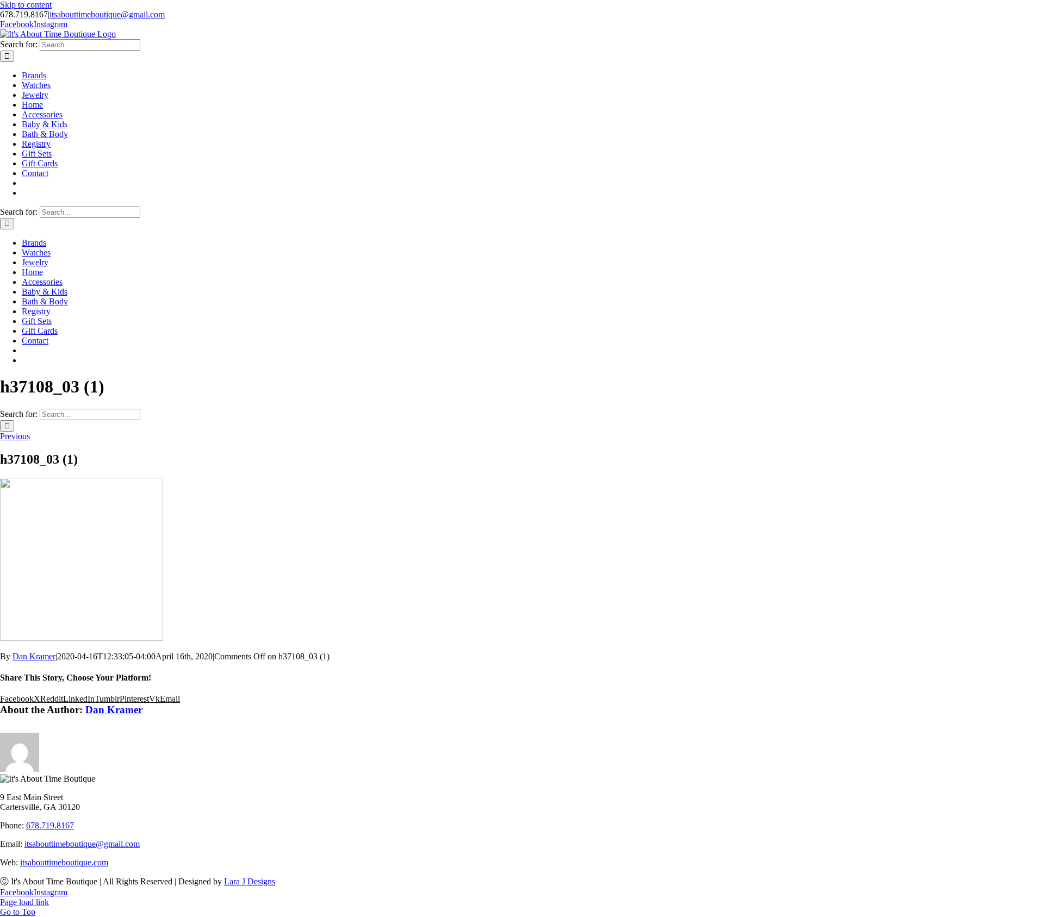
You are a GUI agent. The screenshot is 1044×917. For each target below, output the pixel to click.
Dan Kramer (34, 656)
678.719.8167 (50, 825)
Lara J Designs (249, 881)
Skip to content (26, 4)
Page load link (24, 902)
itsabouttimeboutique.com (64, 862)
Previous (15, 436)
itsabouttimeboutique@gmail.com (107, 14)
